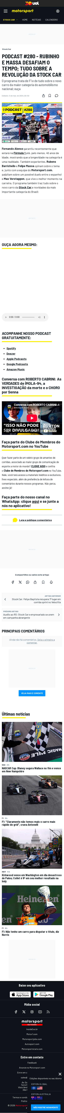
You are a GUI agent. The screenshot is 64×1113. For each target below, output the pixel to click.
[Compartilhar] (43, 96)
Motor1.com (32, 1034)
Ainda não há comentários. (32, 641)
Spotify (11, 348)
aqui (35, 501)
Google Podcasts (17, 364)
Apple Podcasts (17, 359)
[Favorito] (50, 96)
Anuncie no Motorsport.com (32, 1067)
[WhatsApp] (28, 582)
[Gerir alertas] (51, 582)
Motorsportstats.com (32, 1049)
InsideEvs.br (32, 1029)
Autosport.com (32, 1044)
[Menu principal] (5, 11)
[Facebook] (13, 582)
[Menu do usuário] (58, 11)
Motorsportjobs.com (32, 1039)
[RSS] (48, 1012)
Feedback (32, 1062)
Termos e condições (22, 1097)
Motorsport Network (26, 1105)
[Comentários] (57, 96)
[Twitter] (20, 582)
